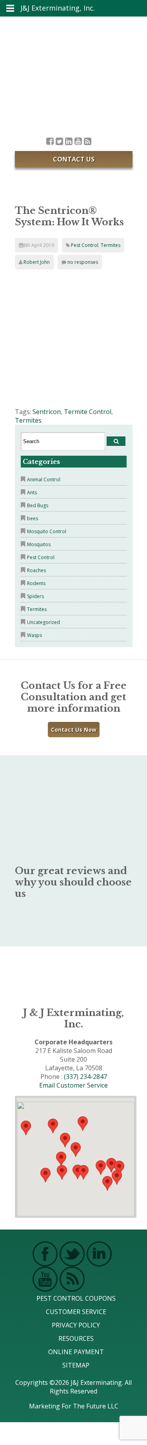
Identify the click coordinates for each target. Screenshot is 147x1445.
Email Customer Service (73, 1085)
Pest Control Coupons (76, 1298)
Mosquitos (39, 544)
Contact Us (73, 159)
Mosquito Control (46, 531)
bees (32, 518)
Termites (110, 245)
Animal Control (43, 479)
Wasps (34, 635)
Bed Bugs (37, 505)
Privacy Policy (76, 1325)
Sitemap (75, 1365)
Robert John (37, 262)
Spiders (35, 596)
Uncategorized (43, 622)
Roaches (36, 570)
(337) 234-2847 (85, 1076)
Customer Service (76, 1311)
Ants (32, 492)
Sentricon (47, 411)
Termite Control (87, 411)
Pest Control (84, 245)
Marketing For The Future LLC (73, 1406)
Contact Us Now (73, 729)
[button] (83, 1172)
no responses (82, 262)
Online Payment (76, 1351)
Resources (76, 1338)
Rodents (36, 583)
